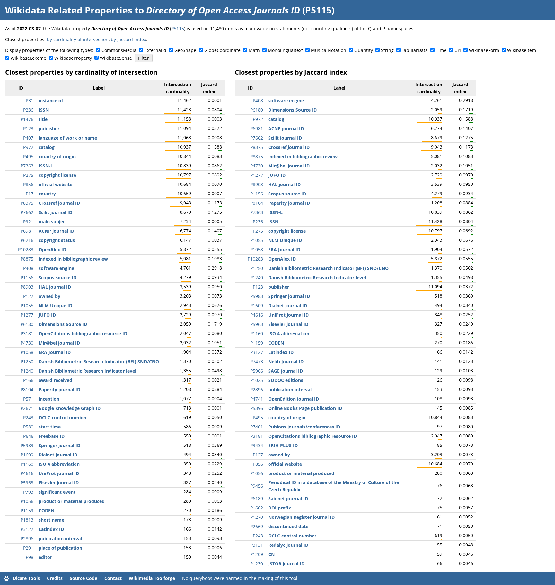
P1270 (256, 517)
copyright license (57, 175)
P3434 (256, 445)
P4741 (256, 399)
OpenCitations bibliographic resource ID (83, 333)
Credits (55, 578)
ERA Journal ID (55, 352)
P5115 (177, 28)
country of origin (57, 156)
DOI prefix (279, 508)
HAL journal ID (55, 287)
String (387, 50)
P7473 (256, 361)
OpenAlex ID (52, 250)
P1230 (256, 564)
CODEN (46, 511)
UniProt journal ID (59, 473)
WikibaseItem (521, 50)
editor (45, 557)
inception (49, 399)
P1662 (256, 508)
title (43, 119)
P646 (28, 436)
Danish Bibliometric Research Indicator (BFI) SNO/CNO (99, 361)
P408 (28, 268)
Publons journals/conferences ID (304, 427)
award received (55, 380)
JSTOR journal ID (286, 564)
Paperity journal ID (59, 389)
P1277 (27, 315)
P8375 (27, 203)
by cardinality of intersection (78, 39)
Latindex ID (51, 529)
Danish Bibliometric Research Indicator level (87, 371)
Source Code (83, 578)
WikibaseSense (116, 58)
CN (271, 554)
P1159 (27, 511)
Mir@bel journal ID (59, 343)
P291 (28, 548)
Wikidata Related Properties (68, 10)
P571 (28, 399)
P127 (28, 296)
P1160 (27, 464)
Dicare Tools (26, 578)
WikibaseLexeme (28, 58)
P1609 (27, 455)
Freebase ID (52, 436)
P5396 (256, 408)
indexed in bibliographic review (73, 259)
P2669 (256, 526)
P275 (28, 175)
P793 (28, 492)
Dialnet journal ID (58, 455)
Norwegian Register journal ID (301, 517)
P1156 (27, 277)
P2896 (27, 539)
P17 (29, 194)
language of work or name (68, 138)
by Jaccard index (128, 39)
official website (55, 184)
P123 (28, 128)
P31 (29, 100)
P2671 (27, 408)
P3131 (256, 545)
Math (254, 50)
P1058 (27, 352)
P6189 (256, 498)
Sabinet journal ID (288, 498)
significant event (57, 492)
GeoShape (185, 50)
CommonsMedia (119, 50)
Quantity (363, 50)
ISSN (44, 110)
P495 (28, 156)
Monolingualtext (285, 50)
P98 (29, 557)
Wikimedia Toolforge (152, 578)
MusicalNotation (328, 50)
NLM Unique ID (55, 305)
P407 (28, 138)
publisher (49, 128)
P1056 (27, 501)
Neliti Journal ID (286, 361)
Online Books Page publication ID (305, 408)
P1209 (256, 554)
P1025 (256, 380)
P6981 (27, 231)
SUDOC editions (285, 380)
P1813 (27, 520)
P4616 (27, 473)
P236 (28, 110)
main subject (53, 222)
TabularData (415, 50)
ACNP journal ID (56, 231)
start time (50, 427)
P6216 (27, 240)
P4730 (27, 343)
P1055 (27, 305)
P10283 (25, 250)
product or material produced (72, 501)
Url (457, 50)
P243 (28, 417)
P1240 (27, 371)
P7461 (256, 427)
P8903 (27, 287)
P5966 (256, 371)
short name (51, 520)
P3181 (27, 333)
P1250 (27, 361)
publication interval (60, 539)
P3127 (27, 529)
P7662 (27, 212)
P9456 (256, 486)
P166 (28, 380)
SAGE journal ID (285, 371)
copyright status (57, 240)
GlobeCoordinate (222, 50)
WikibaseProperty (73, 58)
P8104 (27, 389)
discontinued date (288, 526)
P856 (28, 184)
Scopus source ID (57, 277)
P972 (28, 147)
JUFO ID (47, 315)
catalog (47, 147)
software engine (56, 268)
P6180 (27, 324)
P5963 (27, 483)
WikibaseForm (484, 50)
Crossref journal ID (59, 203)
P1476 (27, 119)
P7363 (27, 166)
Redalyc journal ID (288, 545)
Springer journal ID (59, 445)
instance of (51, 100)
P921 (28, 222)
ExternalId (155, 50)
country (47, 194)
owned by (49, 296)
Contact (113, 578)
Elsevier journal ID (59, 483)
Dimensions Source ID (63, 324)
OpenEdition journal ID (293, 399)
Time (441, 50)
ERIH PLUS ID (283, 445)
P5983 (27, 445)
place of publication (60, 548)
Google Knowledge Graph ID (70, 408)
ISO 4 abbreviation (59, 464)
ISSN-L (46, 166)
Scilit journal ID (55, 212)
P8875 (27, 259)
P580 (28, 427)
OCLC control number (63, 417)
